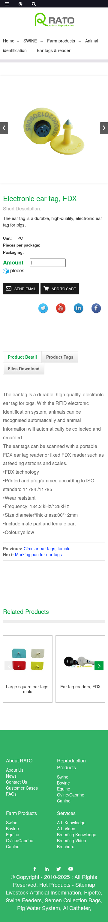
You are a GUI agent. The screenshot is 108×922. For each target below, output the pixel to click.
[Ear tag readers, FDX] (80, 660)
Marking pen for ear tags (38, 554)
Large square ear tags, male (28, 689)
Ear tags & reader (53, 50)
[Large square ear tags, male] (28, 660)
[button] (104, 128)
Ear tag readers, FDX (80, 686)
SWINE (30, 41)
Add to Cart (64, 288)
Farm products (61, 41)
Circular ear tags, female (47, 548)
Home (8, 41)
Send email (25, 288)
